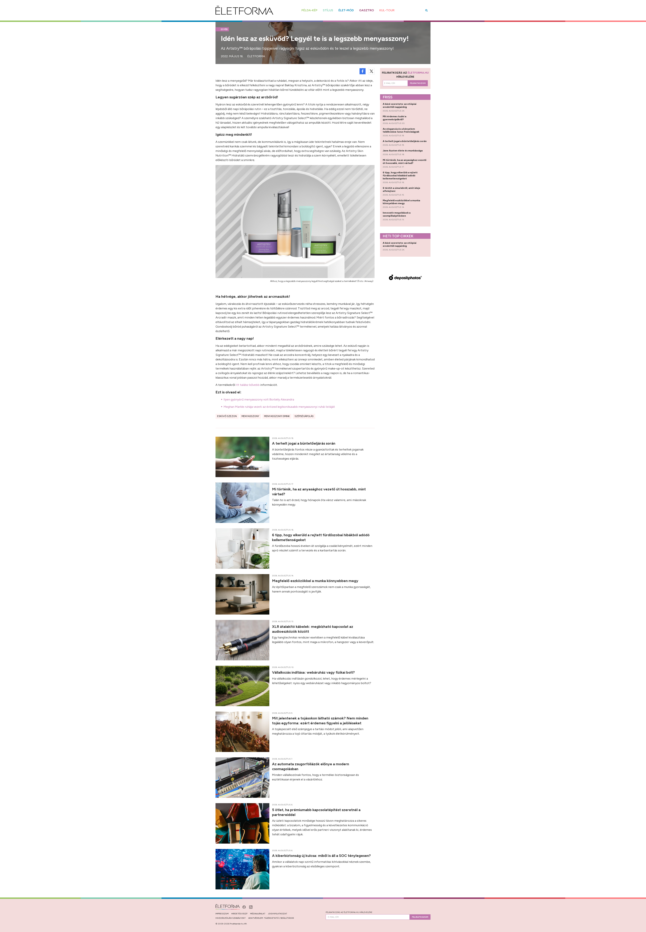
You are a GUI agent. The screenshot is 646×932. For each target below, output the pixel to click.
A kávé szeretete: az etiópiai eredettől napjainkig (399, 105)
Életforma (256, 56)
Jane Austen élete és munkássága (403, 150)
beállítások (287, 918)
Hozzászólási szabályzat (231, 918)
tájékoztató (271, 918)
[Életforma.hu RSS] (251, 907)
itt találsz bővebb (248, 385)
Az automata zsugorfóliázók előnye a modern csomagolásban (310, 766)
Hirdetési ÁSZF (239, 913)
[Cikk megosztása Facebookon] (363, 71)
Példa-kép (309, 10)
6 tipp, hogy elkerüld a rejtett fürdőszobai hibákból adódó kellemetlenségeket (321, 537)
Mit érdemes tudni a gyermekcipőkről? (394, 118)
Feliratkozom (418, 83)
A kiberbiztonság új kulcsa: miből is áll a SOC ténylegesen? (322, 855)
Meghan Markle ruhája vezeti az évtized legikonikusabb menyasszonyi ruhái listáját (279, 407)
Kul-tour (386, 10)
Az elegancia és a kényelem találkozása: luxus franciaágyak (401, 130)
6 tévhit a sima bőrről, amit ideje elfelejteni (401, 189)
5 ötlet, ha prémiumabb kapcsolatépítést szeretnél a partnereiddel (316, 812)
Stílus (328, 10)
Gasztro (366, 10)
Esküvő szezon (227, 416)
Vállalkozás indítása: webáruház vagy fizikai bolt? (314, 672)
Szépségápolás (304, 416)
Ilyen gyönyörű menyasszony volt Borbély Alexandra (259, 399)
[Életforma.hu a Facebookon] (244, 907)
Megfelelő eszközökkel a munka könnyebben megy (315, 581)
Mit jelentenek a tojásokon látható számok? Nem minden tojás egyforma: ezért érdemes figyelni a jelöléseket (320, 720)
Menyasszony (250, 416)
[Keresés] (426, 10)
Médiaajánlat (257, 913)
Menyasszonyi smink (277, 416)
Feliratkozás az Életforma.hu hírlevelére (349, 912)
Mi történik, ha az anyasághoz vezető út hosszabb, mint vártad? (319, 491)
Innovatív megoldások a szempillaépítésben (396, 214)
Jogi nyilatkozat (277, 913)
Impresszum (222, 913)
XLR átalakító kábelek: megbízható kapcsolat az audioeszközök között (312, 629)
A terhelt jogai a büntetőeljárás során (304, 443)
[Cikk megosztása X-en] (371, 71)
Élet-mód (346, 10)
